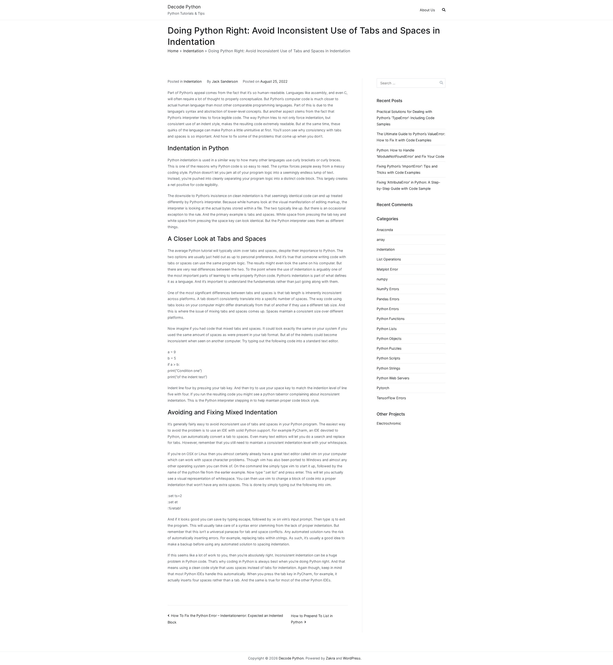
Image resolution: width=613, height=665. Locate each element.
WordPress (352, 658)
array (381, 239)
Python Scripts (388, 358)
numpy (382, 279)
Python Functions (391, 319)
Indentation (193, 81)
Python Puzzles (389, 348)
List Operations (389, 259)
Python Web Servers (393, 378)
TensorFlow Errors (391, 398)
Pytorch (383, 388)
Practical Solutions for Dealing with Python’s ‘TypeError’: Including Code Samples (405, 118)
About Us (427, 10)
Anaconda (385, 230)
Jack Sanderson (225, 81)
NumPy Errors (388, 289)
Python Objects (389, 338)
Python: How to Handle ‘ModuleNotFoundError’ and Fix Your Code (410, 153)
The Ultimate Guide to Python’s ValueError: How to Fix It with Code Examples (411, 137)
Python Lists (387, 329)
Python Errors (388, 309)
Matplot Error (387, 269)
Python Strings (388, 368)
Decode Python (184, 7)
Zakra (330, 658)
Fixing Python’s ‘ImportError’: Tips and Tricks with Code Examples (407, 169)
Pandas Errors (388, 299)
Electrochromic (389, 423)
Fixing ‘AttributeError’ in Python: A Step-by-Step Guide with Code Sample (408, 185)
